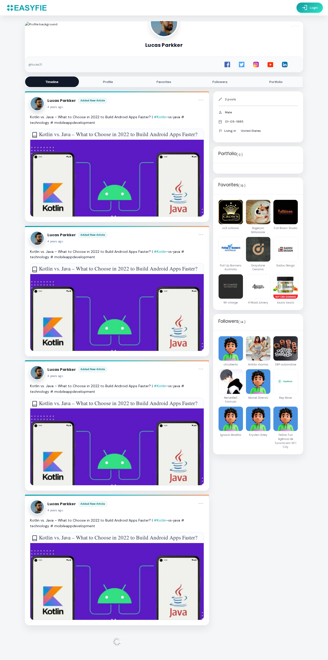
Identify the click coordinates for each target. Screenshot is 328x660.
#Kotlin (160, 117)
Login (310, 7)
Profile (108, 82)
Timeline (52, 82)
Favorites (164, 82)
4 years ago (55, 107)
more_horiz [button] (201, 100)
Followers (220, 82)
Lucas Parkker (61, 100)
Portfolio (276, 82)
